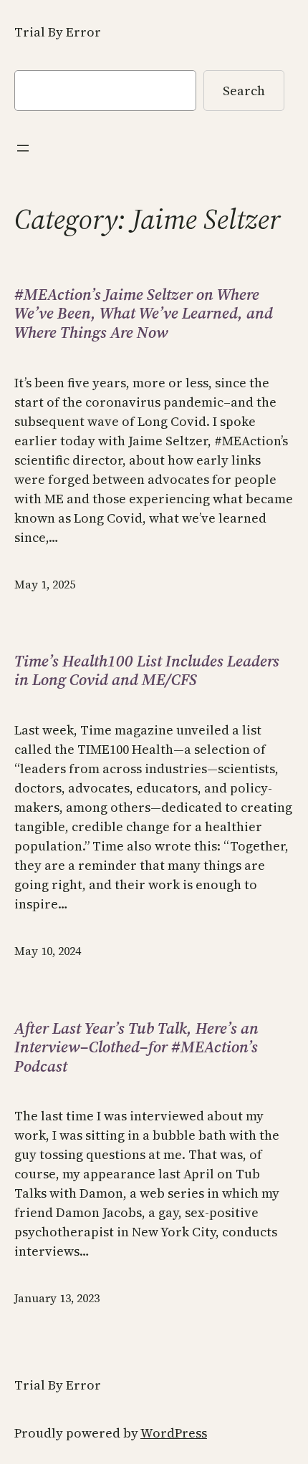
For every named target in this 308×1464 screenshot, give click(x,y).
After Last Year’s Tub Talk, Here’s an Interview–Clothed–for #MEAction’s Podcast (136, 1047)
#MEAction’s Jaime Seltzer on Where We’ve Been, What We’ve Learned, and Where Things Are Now (143, 313)
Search (244, 91)
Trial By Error (57, 32)
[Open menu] (23, 148)
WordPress (173, 1433)
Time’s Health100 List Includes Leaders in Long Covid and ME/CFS (146, 670)
